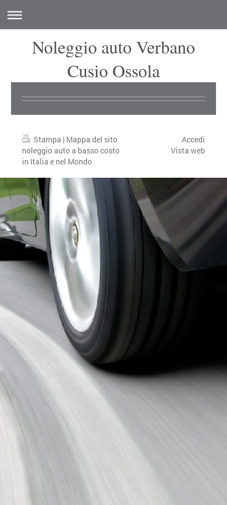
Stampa (47, 139)
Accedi (193, 139)
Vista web (188, 150)
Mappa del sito (91, 139)
